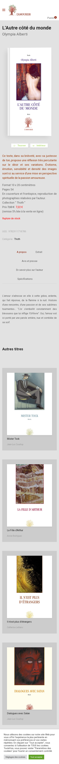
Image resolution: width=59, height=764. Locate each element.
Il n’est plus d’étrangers (19, 621)
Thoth (17, 239)
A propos (21, 252)
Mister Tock (13, 438)
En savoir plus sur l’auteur (29, 269)
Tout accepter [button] (36, 757)
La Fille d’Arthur (15, 530)
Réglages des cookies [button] (15, 757)
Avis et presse (29, 261)
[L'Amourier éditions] (19, 10)
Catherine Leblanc (15, 627)
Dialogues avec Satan (18, 713)
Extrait (39, 252)
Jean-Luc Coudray (15, 444)
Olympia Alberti (15, 34)
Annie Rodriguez (14, 536)
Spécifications (25, 278)
